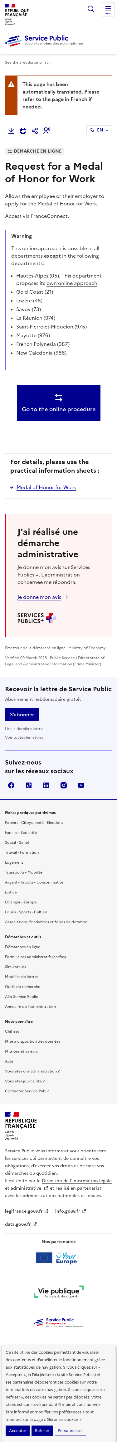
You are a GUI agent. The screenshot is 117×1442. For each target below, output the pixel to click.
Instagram (63, 785)
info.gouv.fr (67, 1211)
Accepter (17, 1431)
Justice (11, 892)
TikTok (28, 785)
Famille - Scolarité (21, 832)
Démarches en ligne (22, 947)
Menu (108, 13)
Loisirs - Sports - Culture (26, 912)
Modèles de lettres (21, 977)
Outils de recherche (22, 987)
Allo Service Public (21, 996)
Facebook (11, 785)
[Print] (23, 130)
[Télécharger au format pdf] (11, 130)
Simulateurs (15, 967)
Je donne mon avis (39, 597)
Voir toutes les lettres (24, 737)
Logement (14, 862)
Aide (9, 1061)
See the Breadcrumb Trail (28, 62)
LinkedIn (46, 785)
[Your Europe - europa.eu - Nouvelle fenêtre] (58, 1258)
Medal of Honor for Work (46, 487)
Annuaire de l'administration (30, 1006)
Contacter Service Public (27, 1091)
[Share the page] (35, 130)
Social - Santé (17, 842)
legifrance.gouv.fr (24, 1211)
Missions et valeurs (21, 1051)
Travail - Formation (22, 852)
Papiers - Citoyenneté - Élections (34, 822)
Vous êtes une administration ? (32, 1071)
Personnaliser (70, 1431)
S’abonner (22, 714)
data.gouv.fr (18, 1224)
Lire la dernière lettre (24, 729)
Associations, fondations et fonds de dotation (46, 922)
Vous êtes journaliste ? (25, 1081)
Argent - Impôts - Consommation (34, 882)
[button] (46, 130)
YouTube (81, 785)
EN (100, 130)
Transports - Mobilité (23, 872)
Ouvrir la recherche (91, 8)
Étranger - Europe (21, 902)
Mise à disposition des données (32, 1041)
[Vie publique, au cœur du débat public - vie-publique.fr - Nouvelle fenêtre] (59, 1292)
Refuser (42, 1431)
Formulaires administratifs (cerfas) (35, 957)
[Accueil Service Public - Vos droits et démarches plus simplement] (45, 47)
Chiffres (12, 1031)
